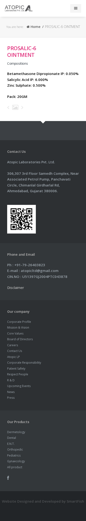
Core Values (15, 333)
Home (35, 26)
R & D (11, 380)
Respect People (17, 374)
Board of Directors (20, 339)
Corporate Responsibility (24, 363)
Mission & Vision (18, 327)
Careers (12, 345)
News (11, 392)
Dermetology (16, 432)
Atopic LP (13, 357)
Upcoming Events (19, 386)
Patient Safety (16, 369)
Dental (11, 438)
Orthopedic (15, 449)
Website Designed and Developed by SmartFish (43, 501)
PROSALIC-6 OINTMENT (21, 51)
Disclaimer (15, 287)
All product (14, 467)
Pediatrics (14, 455)
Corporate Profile (19, 322)
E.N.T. (11, 444)
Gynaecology (16, 461)
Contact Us (14, 351)
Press (11, 398)
